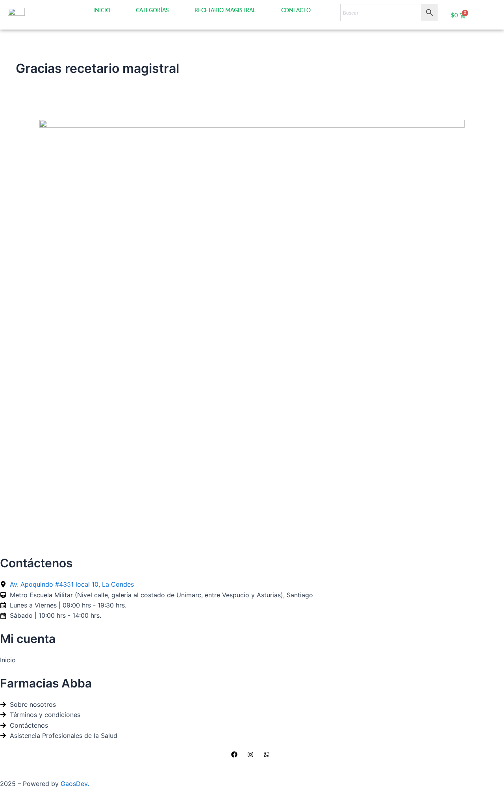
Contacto (296, 10)
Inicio (101, 10)
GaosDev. (75, 784)
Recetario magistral (225, 10)
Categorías (152, 10)
